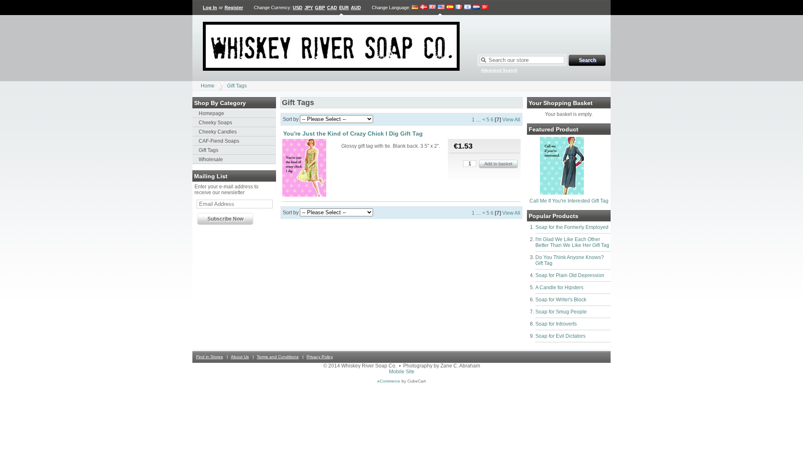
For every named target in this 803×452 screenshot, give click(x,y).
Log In (210, 7)
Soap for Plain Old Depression (569, 275)
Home (208, 86)
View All (511, 120)
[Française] (459, 7)
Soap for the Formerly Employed (572, 227)
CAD (332, 7)
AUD (356, 7)
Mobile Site (401, 372)
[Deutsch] (415, 7)
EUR (344, 7)
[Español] (450, 7)
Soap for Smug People (561, 312)
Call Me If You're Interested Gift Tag (569, 201)
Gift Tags (237, 86)
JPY (308, 7)
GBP (320, 7)
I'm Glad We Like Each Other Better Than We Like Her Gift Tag (572, 242)
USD (297, 7)
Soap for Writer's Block (560, 300)
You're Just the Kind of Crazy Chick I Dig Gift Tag (353, 133)
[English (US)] (441, 7)
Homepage (211, 113)
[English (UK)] (432, 7)
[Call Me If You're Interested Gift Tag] (562, 193)
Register (234, 7)
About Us (240, 356)
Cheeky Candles (218, 132)
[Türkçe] (485, 7)
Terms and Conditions (278, 356)
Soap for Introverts (556, 324)
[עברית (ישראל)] (467, 7)
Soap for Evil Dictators (560, 336)
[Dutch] (476, 7)
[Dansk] (423, 7)
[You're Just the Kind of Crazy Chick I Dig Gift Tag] (311, 168)
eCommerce (388, 381)
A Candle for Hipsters (559, 287)
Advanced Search (499, 70)
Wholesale (211, 159)
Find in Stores (209, 356)
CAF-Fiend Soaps (219, 141)
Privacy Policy (320, 356)
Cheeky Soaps (215, 123)
